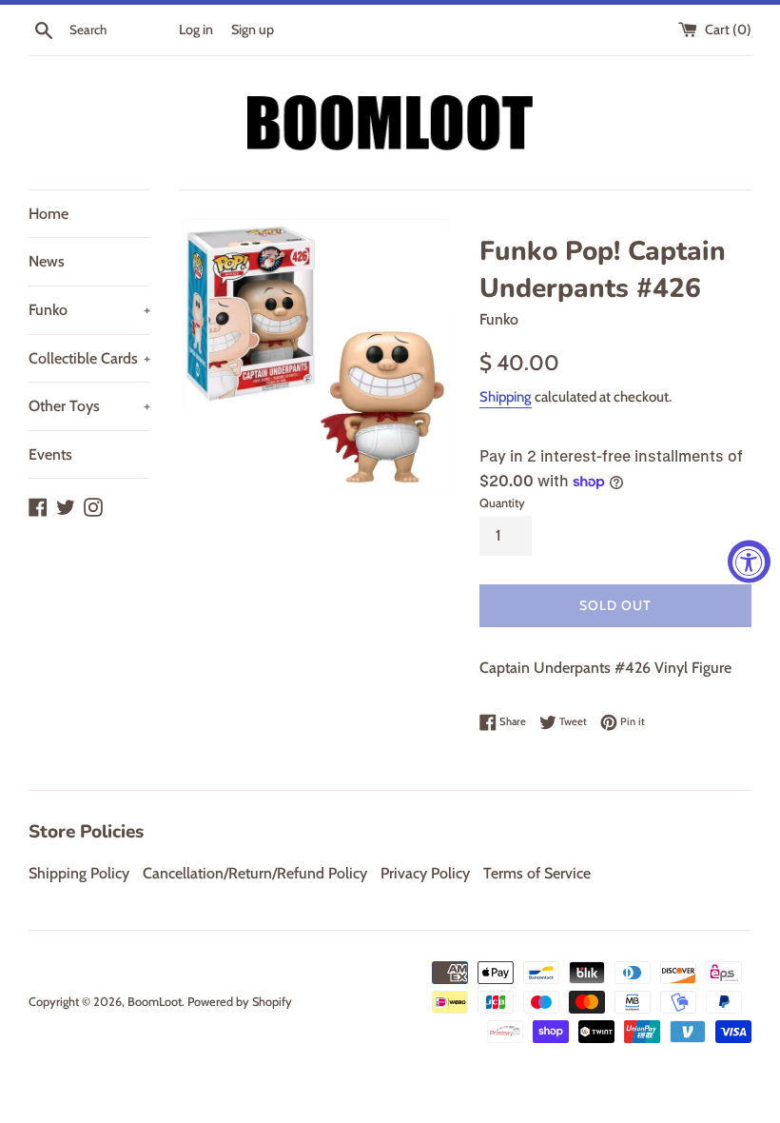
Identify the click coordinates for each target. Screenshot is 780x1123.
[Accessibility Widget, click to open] (749, 562)
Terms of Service (537, 873)
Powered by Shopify (239, 1002)
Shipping (505, 396)
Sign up (252, 29)
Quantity (502, 503)
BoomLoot (154, 1002)
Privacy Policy (425, 873)
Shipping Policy (79, 873)
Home (48, 214)
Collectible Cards (89, 358)
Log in (196, 29)
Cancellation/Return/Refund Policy (255, 873)
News (47, 261)
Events (50, 454)
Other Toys (89, 406)
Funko (89, 310)
